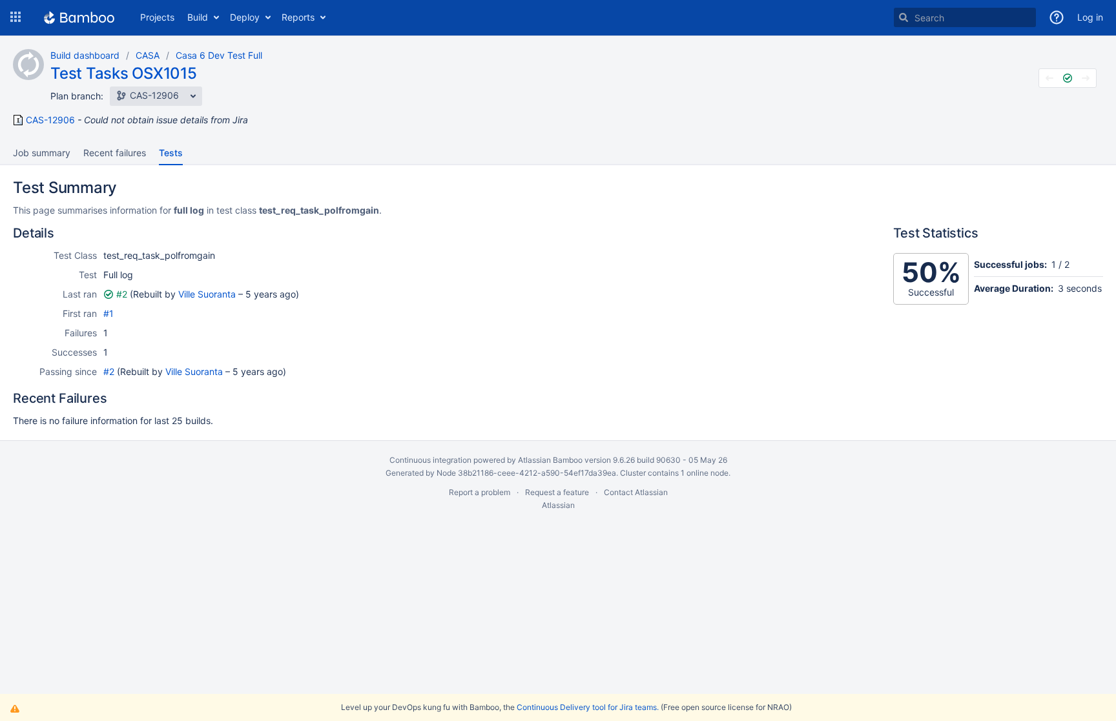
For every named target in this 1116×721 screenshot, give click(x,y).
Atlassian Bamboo (550, 460)
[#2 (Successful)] (1067, 78)
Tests (171, 152)
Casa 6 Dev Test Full (219, 55)
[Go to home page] (79, 17)
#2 (121, 294)
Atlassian (558, 505)
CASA (148, 55)
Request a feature (557, 492)
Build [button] (197, 17)
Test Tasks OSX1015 (123, 73)
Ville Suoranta (207, 294)
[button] (15, 17)
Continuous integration (430, 460)
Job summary (41, 152)
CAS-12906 (50, 120)
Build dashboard (84, 55)
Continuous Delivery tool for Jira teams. (588, 707)
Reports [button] (298, 17)
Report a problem (479, 492)
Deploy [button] (245, 17)
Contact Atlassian (636, 492)
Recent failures (114, 152)
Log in (1090, 17)
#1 (108, 313)
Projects (157, 17)
